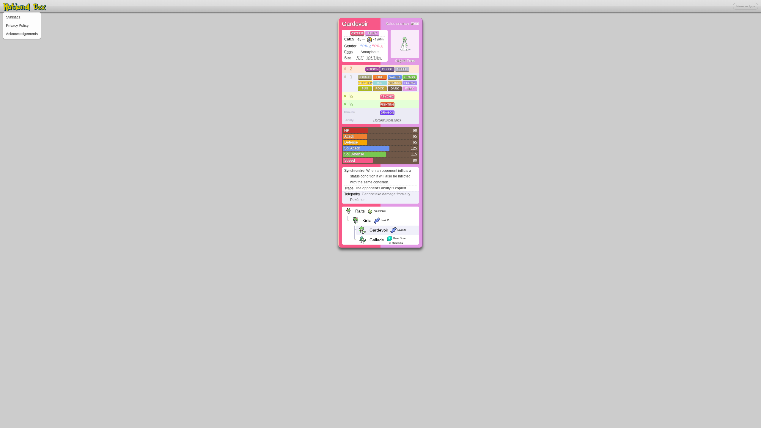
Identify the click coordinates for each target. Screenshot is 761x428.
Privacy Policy (17, 25)
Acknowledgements (22, 34)
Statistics (13, 17)
